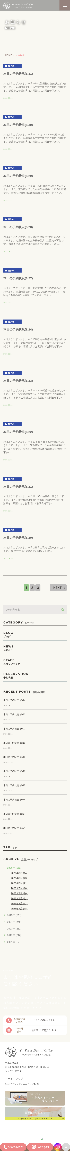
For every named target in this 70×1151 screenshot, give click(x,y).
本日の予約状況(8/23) (18, 380)
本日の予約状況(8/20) (18, 537)
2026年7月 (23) (19, 878)
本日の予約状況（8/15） (15, 785)
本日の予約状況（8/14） (15, 799)
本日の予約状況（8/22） (15, 714)
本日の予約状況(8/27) (18, 278)
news (11, 66)
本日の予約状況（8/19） (15, 743)
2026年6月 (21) (19, 883)
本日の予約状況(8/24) (18, 329)
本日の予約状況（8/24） (15, 700)
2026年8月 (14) (19, 873)
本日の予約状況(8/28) (18, 227)
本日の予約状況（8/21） (15, 728)
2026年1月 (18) (19, 908)
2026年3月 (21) (19, 898)
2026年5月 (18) (19, 888)
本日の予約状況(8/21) (18, 486)
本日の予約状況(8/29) (18, 176)
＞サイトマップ (14, 1078)
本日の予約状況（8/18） (15, 757)
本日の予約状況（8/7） (14, 828)
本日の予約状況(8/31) (18, 73)
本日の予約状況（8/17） (15, 771)
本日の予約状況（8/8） (14, 814)
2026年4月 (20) (19, 893)
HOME (8, 55)
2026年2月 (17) (19, 903)
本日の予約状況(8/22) (18, 431)
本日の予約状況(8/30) (18, 124)
